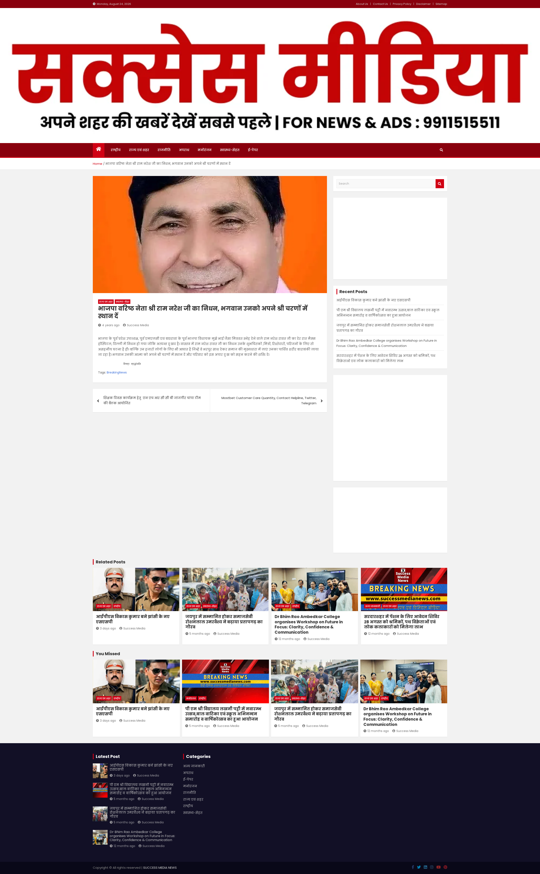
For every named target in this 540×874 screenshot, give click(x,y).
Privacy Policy (402, 4)
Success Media (138, 325)
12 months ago (289, 639)
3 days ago (108, 628)
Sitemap (441, 4)
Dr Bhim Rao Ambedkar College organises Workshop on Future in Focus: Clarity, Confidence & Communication (309, 624)
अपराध (184, 150)
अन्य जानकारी (372, 606)
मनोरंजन (205, 150)
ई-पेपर (253, 150)
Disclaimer (423, 4)
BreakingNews (117, 372)
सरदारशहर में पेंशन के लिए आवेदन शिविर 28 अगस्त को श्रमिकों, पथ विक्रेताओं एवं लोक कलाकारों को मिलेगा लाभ (401, 622)
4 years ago (111, 325)
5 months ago (199, 634)
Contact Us (380, 4)
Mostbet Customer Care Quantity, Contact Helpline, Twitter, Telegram (268, 401)
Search (440, 183)
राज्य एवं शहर (139, 150)
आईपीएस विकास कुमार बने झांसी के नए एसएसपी (373, 300)
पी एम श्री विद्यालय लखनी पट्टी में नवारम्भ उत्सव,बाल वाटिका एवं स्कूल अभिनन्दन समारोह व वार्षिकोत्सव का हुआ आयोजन (223, 714)
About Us (362, 4)
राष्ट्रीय (116, 150)
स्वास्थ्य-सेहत (229, 150)
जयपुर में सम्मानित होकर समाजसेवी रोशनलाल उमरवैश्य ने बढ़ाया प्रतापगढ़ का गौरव (224, 622)
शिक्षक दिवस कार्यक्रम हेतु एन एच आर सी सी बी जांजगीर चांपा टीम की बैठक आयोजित (152, 401)
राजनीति (164, 150)
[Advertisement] (390, 238)
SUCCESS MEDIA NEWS (160, 867)
